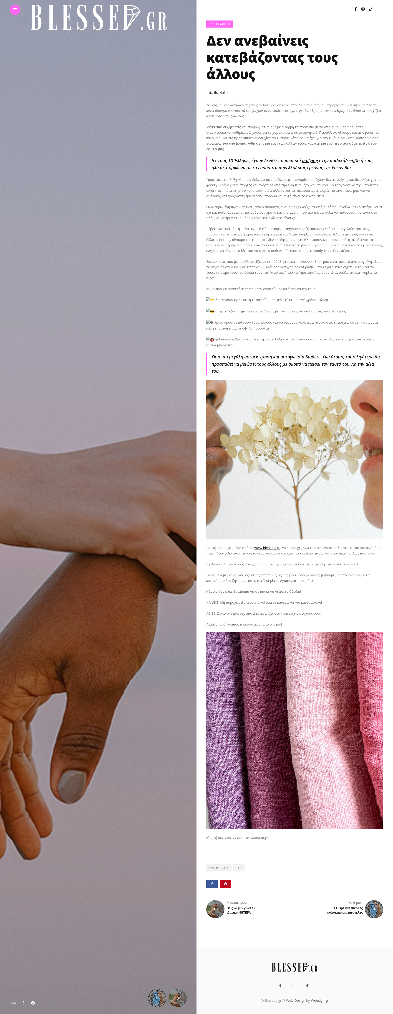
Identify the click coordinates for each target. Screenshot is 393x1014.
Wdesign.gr (320, 1000)
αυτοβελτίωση (219, 867)
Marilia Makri (218, 93)
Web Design (295, 1000)
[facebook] (23, 1003)
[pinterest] (33, 1003)
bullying (310, 160)
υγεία (238, 867)
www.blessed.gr (267, 547)
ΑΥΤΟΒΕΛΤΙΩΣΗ (220, 24)
